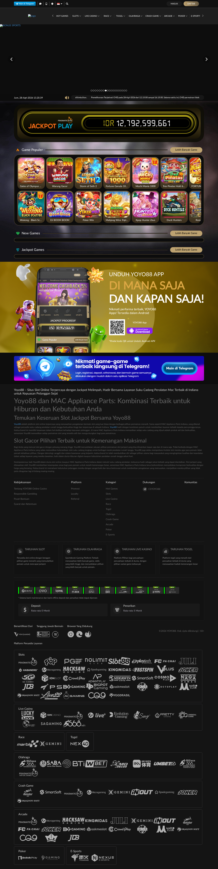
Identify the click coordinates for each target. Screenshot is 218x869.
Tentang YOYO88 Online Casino (30, 489)
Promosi (75, 489)
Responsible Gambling (25, 494)
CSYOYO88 (154, 489)
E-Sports (196, 16)
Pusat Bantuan (21, 499)
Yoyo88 (17, 424)
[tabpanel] (109, 59)
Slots (75, 16)
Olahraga (135, 16)
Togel (119, 16)
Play (65, 126)
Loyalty (74, 494)
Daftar (191, 4)
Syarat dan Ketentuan (25, 504)
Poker (181, 16)
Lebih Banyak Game (186, 150)
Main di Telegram (26, 4)
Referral (75, 499)
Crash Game (152, 16)
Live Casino (91, 16)
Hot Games (62, 16)
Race (107, 16)
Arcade (168, 16)
